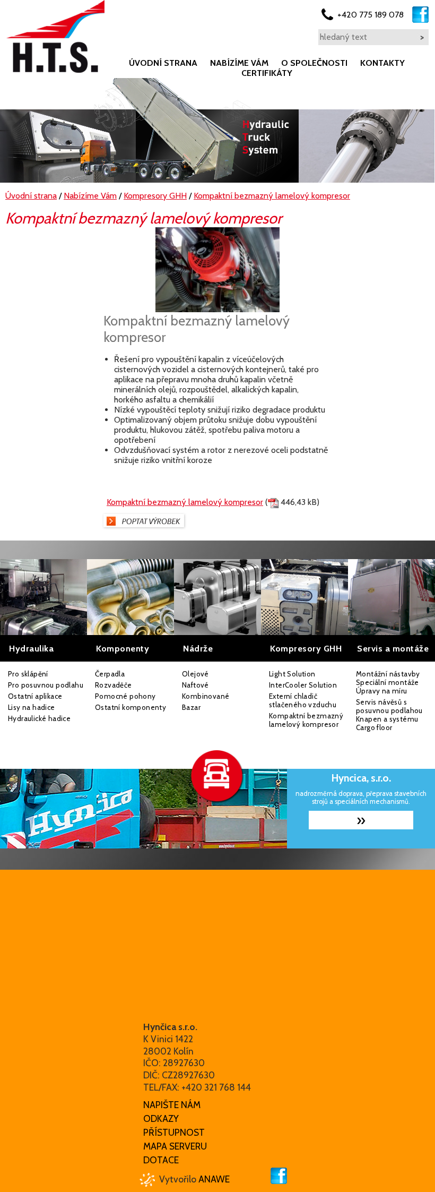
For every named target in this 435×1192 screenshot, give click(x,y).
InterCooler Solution (303, 685)
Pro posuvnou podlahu (45, 685)
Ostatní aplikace (35, 696)
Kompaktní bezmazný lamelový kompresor (185, 502)
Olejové (195, 674)
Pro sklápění (28, 674)
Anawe (214, 1179)
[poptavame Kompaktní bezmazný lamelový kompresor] (144, 527)
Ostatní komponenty (130, 707)
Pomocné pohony (125, 696)
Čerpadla (110, 674)
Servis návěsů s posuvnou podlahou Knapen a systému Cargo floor (389, 715)
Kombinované (205, 696)
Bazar (191, 707)
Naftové (195, 685)
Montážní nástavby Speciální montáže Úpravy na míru (388, 682)
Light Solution (292, 674)
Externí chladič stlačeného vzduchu (302, 700)
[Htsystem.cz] (55, 36)
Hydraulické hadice (39, 718)
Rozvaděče (113, 685)
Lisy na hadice (31, 707)
